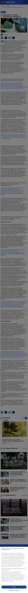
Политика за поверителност (14, 566)
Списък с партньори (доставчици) (9, 582)
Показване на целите (14, 590)
